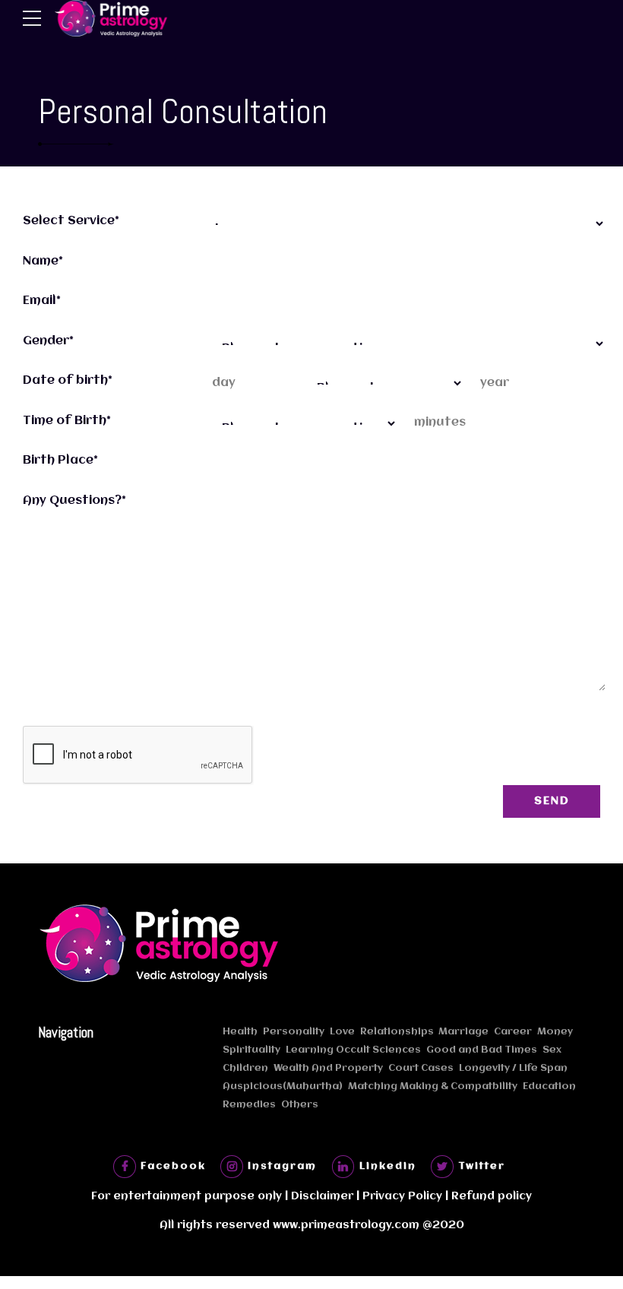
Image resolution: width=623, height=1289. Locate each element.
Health (240, 1032)
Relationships (397, 1032)
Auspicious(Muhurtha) (283, 1086)
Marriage (463, 1032)
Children (245, 1068)
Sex (551, 1050)
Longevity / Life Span (513, 1068)
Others (299, 1105)
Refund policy (491, 1196)
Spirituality (251, 1050)
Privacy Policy (402, 1196)
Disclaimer (322, 1196)
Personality (293, 1032)
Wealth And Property (328, 1068)
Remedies (249, 1105)
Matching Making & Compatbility (432, 1086)
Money (555, 1032)
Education (549, 1086)
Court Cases (421, 1068)
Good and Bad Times (481, 1050)
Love (342, 1032)
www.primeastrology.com (346, 1225)
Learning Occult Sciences (353, 1050)
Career (513, 1032)
